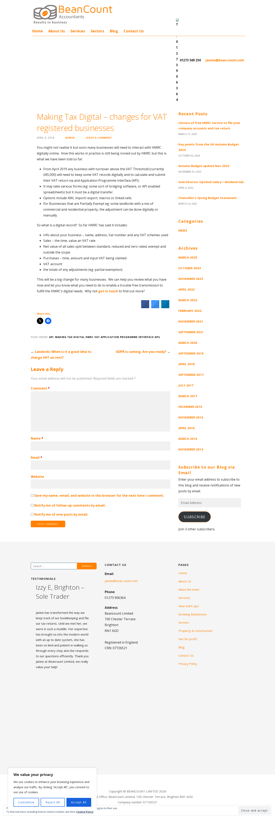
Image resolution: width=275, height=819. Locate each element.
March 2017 (187, 396)
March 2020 (187, 343)
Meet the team (188, 589)
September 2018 (191, 353)
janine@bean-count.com (224, 60)
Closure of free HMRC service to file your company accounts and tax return (209, 125)
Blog (114, 31)
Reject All (52, 802)
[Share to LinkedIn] (165, 307)
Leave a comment (99, 137)
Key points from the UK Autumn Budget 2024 (208, 147)
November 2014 (190, 449)
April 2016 (186, 428)
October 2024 (189, 268)
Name (37, 438)
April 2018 (186, 364)
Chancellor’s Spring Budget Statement (207, 198)
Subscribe (194, 516)
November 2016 (190, 417)
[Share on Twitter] (155, 307)
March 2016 (187, 439)
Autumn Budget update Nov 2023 (203, 166)
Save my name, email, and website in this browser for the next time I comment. (99, 495)
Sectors (97, 31)
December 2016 (190, 407)
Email (36, 457)
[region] (52, 789)
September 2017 (191, 375)
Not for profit (187, 639)
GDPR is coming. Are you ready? (141, 351)
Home (37, 31)
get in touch (108, 291)
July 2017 (185, 385)
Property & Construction (195, 631)
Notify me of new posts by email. (61, 514)
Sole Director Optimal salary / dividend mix (211, 182)
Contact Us (134, 31)
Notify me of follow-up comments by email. (69, 505)
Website (37, 476)
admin (70, 137)
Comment (40, 388)
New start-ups (188, 606)
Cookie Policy (84, 812)
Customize (26, 802)
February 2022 (190, 311)
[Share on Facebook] (145, 307)
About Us (56, 31)
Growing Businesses (192, 614)
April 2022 (186, 289)
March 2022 (187, 300)
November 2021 (190, 321)
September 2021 (191, 332)
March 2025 (187, 257)
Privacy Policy (187, 664)
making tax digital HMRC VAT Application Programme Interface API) (107, 337)
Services (77, 31)
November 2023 (190, 279)
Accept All (78, 802)
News (182, 230)
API (51, 337)
